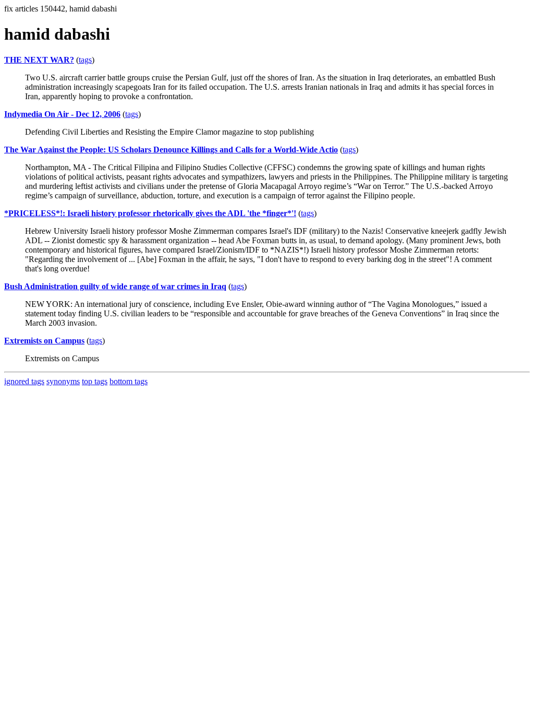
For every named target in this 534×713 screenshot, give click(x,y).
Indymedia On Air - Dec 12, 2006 (62, 114)
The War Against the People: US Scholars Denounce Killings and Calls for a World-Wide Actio (171, 149)
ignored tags (24, 381)
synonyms (63, 381)
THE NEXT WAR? (39, 59)
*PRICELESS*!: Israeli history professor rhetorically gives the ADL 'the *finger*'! (150, 213)
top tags (94, 381)
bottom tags (129, 381)
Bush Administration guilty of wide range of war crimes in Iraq (115, 286)
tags (85, 59)
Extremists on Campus (44, 340)
